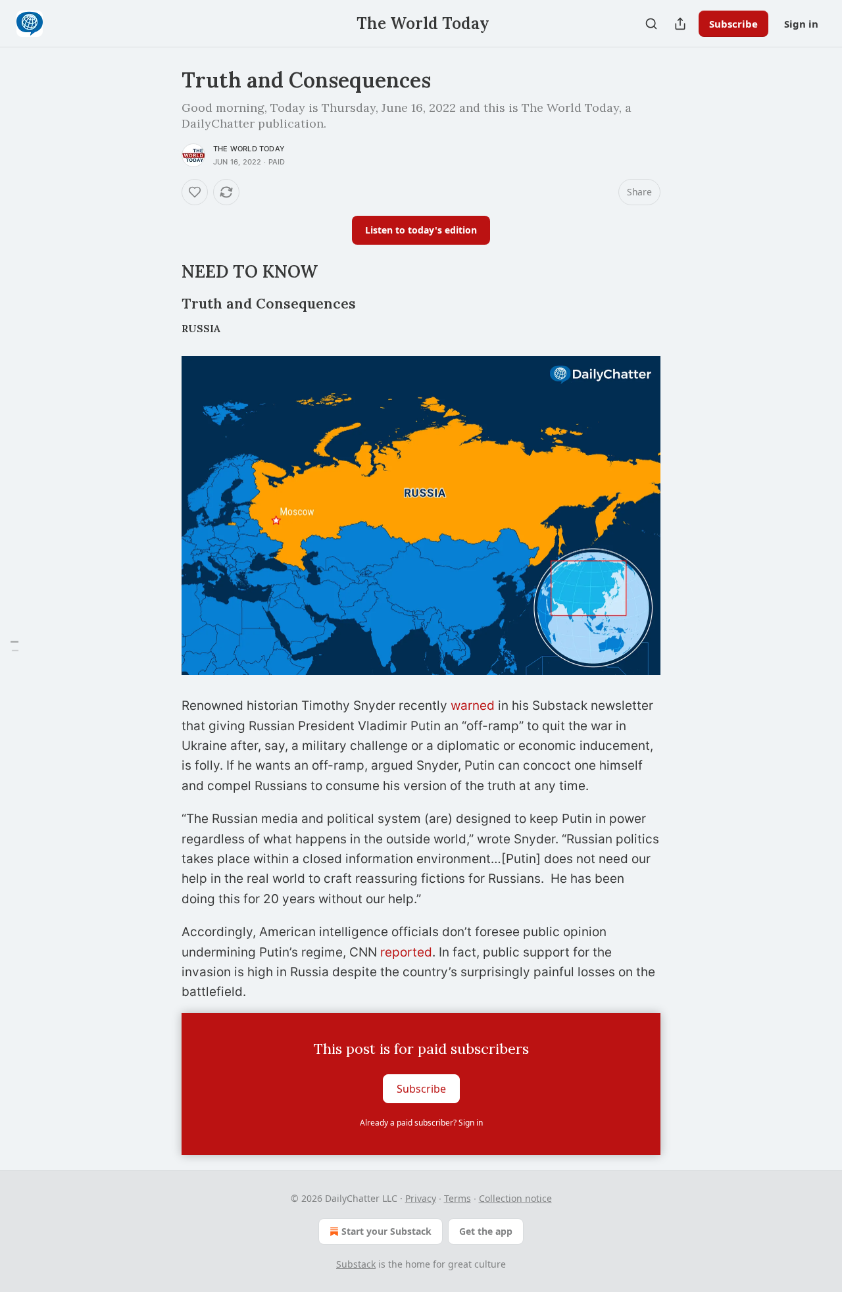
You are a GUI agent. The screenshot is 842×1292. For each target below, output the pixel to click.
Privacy (420, 1198)
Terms (457, 1198)
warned (473, 705)
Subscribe (733, 23)
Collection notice (515, 1198)
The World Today (249, 148)
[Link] (163, 271)
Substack (356, 1264)
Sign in (801, 23)
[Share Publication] (680, 24)
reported (406, 952)
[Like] (195, 192)
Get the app (485, 1231)
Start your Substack (386, 1231)
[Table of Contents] (14, 646)
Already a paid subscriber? (421, 1122)
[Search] (651, 24)
